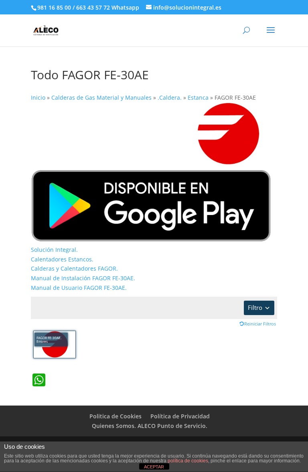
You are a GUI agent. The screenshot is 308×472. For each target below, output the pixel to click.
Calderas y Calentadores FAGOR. (74, 268)
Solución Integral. (54, 249)
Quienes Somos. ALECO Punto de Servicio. (149, 426)
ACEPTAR (154, 466)
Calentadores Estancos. (62, 259)
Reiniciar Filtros (260, 324)
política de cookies (188, 461)
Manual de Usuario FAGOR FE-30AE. (79, 287)
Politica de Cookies (115, 416)
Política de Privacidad (180, 416)
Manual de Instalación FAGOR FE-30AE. (83, 278)
